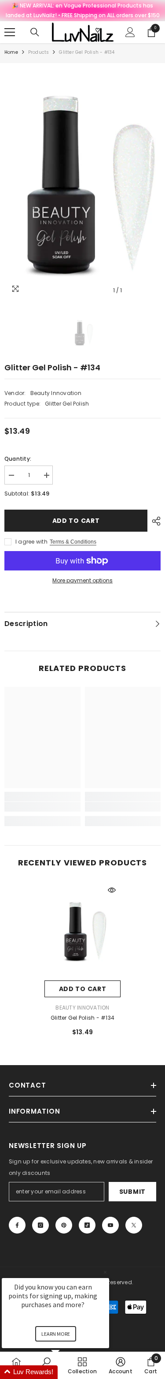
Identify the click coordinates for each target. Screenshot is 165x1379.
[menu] (9, 32)
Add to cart (76, 520)
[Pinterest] (63, 1225)
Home (11, 52)
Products (38, 52)
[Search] (34, 32)
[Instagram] (40, 1225)
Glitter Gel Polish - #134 (82, 1017)
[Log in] (130, 32)
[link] (42, 807)
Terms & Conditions (73, 542)
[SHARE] (154, 521)
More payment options (82, 580)
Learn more (55, 1334)
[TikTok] (87, 1225)
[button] (66, 1372)
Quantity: (17, 458)
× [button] (105, 1272)
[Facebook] (17, 1225)
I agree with (31, 541)
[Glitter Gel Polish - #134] (82, 930)
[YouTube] (110, 1225)
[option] (82, 183)
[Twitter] (133, 1225)
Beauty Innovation (55, 393)
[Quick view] (111, 890)
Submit (132, 1191)
